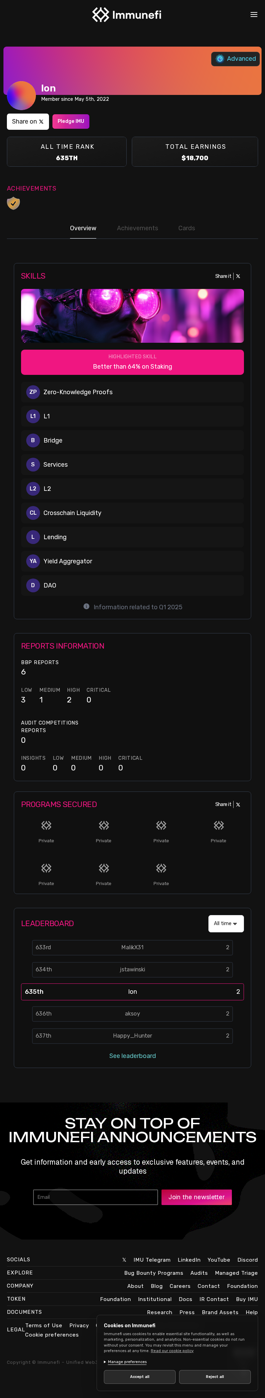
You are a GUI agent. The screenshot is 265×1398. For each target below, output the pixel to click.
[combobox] (226, 923)
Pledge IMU (71, 121)
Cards (186, 228)
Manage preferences (127, 1362)
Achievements (137, 228)
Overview (83, 228)
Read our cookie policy (172, 1351)
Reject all (211, 1377)
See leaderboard (132, 1056)
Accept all (138, 1377)
